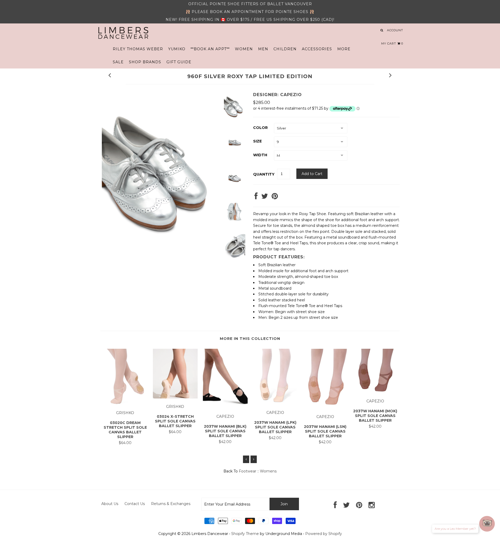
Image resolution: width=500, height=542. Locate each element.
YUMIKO (176, 49)
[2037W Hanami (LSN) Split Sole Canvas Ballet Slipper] (325, 407)
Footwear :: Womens (258, 471)
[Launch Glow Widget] (487, 524)
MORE (344, 49)
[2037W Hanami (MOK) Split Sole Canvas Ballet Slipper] (375, 392)
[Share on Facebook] (256, 197)
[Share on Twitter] (264, 197)
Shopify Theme (245, 533)
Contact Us (134, 503)
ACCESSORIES (317, 49)
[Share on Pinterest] (275, 197)
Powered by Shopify (323, 533)
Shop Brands (145, 62)
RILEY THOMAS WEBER (138, 49)
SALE (118, 62)
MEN (263, 49)
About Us (109, 503)
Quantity (263, 174)
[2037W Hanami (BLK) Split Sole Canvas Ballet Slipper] (225, 407)
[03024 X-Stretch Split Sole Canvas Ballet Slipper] (175, 397)
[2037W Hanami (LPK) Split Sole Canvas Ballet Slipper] (275, 403)
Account (395, 30)
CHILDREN (285, 49)
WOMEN (244, 49)
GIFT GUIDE (178, 62)
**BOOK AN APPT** (210, 49)
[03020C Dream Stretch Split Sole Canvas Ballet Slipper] (125, 403)
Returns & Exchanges (170, 503)
